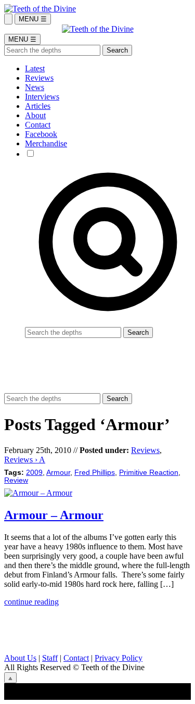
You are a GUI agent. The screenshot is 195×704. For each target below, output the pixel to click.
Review (16, 480)
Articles (37, 106)
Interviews (42, 96)
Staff (50, 657)
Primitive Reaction (148, 472)
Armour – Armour (53, 515)
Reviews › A (24, 459)
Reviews (39, 77)
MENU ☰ (33, 19)
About (35, 115)
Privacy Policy (118, 657)
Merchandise (46, 143)
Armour (58, 472)
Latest (35, 68)
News (34, 87)
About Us (20, 657)
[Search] (8, 19)
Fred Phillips (94, 472)
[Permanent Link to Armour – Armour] (38, 492)
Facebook (41, 134)
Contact (37, 124)
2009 (34, 472)
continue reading (31, 601)
